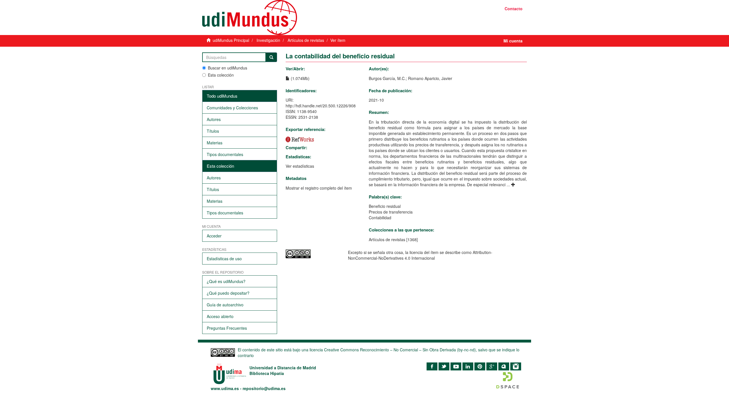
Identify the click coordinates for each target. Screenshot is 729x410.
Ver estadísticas (300, 166)
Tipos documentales (225, 154)
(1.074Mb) (300, 78)
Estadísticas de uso (224, 258)
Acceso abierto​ (220, 316)
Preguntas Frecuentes (227, 328)
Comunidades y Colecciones (232, 107)
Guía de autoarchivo (225, 305)
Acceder (214, 236)
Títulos (213, 131)
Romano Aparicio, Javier (430, 78)
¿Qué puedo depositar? (228, 293)
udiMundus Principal (231, 40)
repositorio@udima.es (264, 388)
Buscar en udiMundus (227, 68)
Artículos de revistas (306, 40)
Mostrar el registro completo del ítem (319, 188)
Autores (214, 119)
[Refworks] (300, 139)
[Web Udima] (281, 17)
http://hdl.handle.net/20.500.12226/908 (321, 105)
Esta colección (221, 75)
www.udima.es (225, 388)
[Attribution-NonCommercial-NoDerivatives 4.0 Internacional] (312, 253)
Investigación (268, 40)
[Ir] (271, 57)
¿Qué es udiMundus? (226, 281)
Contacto (514, 8)
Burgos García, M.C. (387, 78)
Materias (214, 142)
